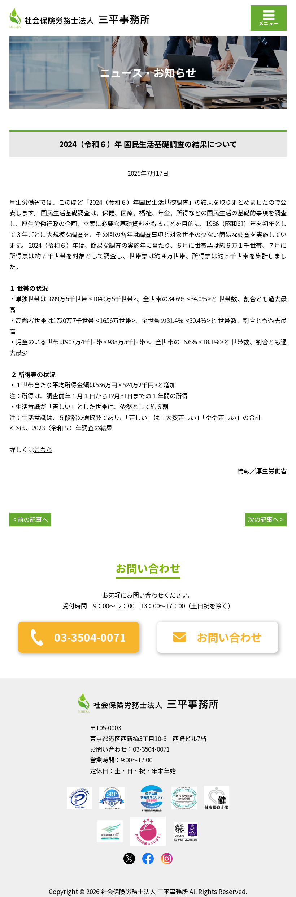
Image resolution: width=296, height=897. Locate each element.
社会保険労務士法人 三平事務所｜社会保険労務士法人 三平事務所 (79, 18)
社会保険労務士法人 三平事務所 (148, 703)
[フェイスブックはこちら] (148, 858)
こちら (43, 449)
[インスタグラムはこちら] (167, 858)
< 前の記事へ (30, 519)
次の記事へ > (266, 519)
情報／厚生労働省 (262, 470)
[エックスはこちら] (129, 858)
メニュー (268, 23)
